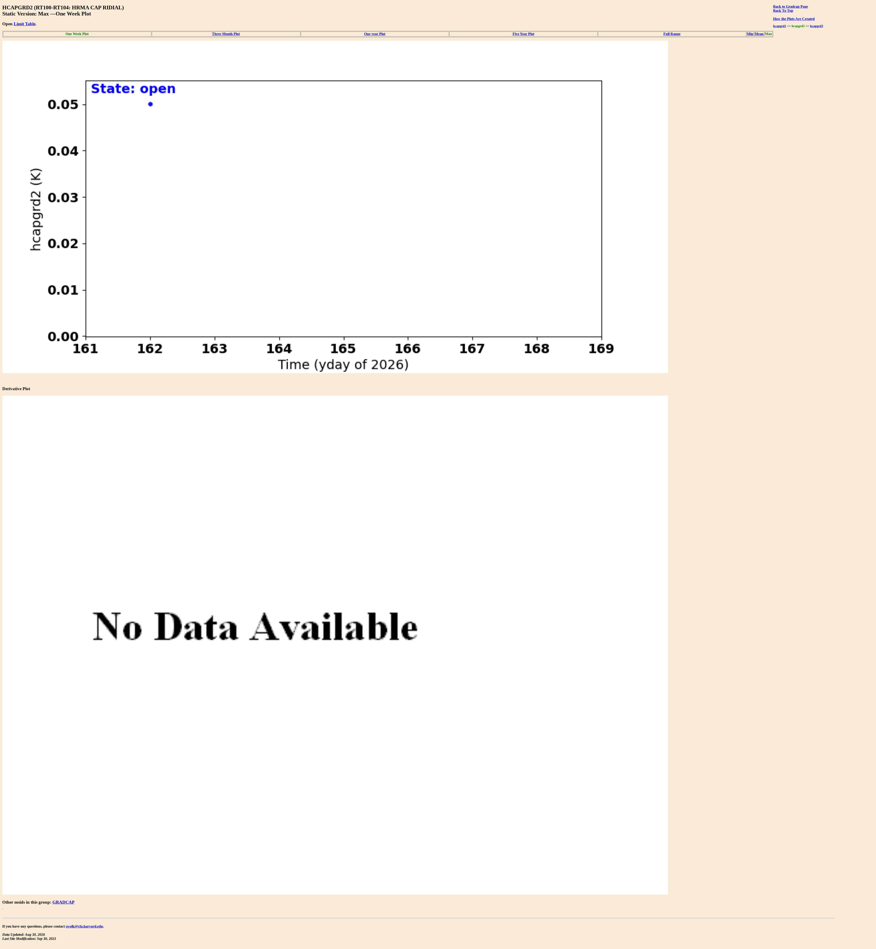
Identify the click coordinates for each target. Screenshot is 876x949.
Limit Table (24, 23)
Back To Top (783, 11)
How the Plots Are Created (794, 19)
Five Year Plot (523, 34)
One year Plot (374, 34)
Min (750, 34)
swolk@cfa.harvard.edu (84, 926)
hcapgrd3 (816, 26)
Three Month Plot (226, 34)
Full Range (671, 34)
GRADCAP (63, 902)
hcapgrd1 (779, 26)
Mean (759, 34)
